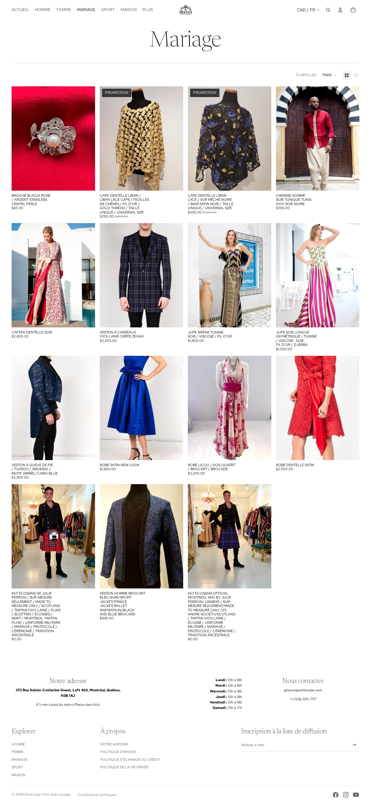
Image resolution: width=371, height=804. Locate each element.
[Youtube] (355, 794)
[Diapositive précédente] (20, 138)
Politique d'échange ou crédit (130, 759)
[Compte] (340, 9)
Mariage (19, 759)
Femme (17, 752)
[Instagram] (345, 794)
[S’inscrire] (354, 745)
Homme (18, 744)
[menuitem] (147, 10)
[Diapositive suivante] (86, 138)
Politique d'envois (118, 752)
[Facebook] (335, 794)
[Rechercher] (328, 9)
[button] (329, 75)
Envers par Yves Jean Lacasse (48, 794)
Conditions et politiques (97, 794)
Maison (18, 775)
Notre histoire (114, 744)
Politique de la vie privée (124, 767)
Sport (17, 767)
